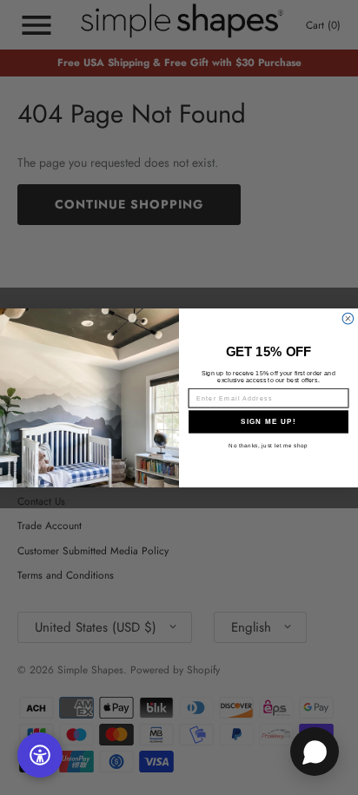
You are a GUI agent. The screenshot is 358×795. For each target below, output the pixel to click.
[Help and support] (314, 751)
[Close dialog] (348, 318)
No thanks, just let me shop (268, 444)
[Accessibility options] (40, 755)
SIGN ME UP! (268, 421)
